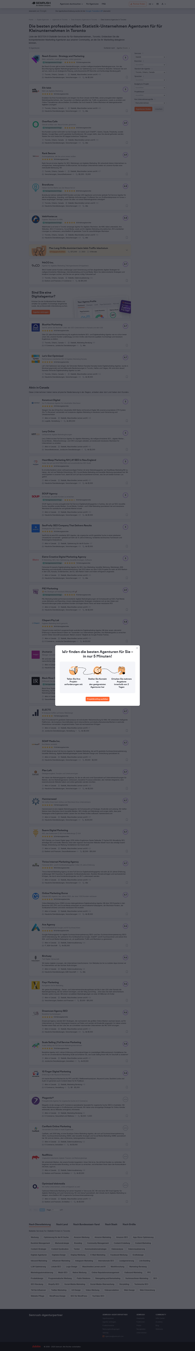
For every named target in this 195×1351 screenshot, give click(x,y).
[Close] (137, 648)
